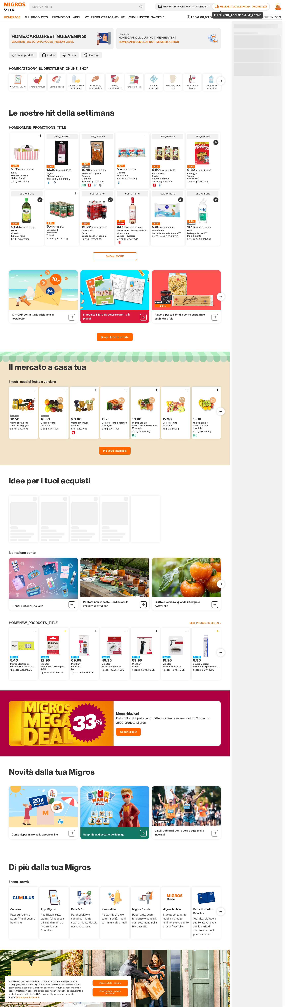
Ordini (51, 55)
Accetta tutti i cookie (110, 983)
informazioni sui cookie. (27, 997)
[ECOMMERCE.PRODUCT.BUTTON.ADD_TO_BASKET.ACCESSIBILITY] (40, 135)
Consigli (94, 55)
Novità (72, 55)
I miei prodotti (25, 55)
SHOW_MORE (115, 256)
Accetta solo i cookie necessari (110, 992)
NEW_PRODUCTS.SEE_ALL (205, 622)
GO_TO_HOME (14, 6)
